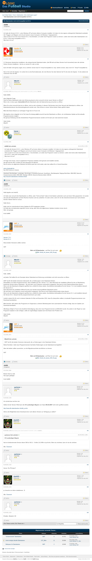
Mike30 (16, 81)
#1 (87, 29)
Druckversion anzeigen (10, 548)
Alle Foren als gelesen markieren (57, 556)
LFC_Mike (43, 540)
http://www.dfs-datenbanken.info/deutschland (15, 176)
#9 (87, 370)
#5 (87, 189)
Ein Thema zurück (9, 523)
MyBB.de (15, 559)
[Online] (20, 48)
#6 (87, 234)
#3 (87, 91)
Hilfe (87, 7)
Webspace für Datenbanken (13, 544)
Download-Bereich (57, 7)
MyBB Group (36, 559)
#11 (87, 430)
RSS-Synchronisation (71, 556)
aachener (17, 387)
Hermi (16, 131)
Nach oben (37, 556)
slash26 (16, 420)
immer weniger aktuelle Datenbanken (15, 540)
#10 (87, 397)
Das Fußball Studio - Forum (9, 15)
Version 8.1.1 (7, 239)
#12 (87, 464)
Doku (67, 7)
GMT (43, 536)
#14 (87, 512)
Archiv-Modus (44, 556)
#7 (87, 270)
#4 (87, 141)
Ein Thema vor (19, 523)
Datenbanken (20, 15)
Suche (81, 7)
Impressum (12, 556)
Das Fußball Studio (28, 556)
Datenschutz (20, 556)
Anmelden (14, 11)
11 (54, 540)
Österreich (9, 446)
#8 (87, 334)
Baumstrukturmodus (84, 20)
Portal (74, 7)
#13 (87, 486)
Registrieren (22, 11)
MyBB (24, 559)
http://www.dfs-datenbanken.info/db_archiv (16, 408)
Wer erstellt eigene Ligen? (30, 15)
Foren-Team (6, 556)
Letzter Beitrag (72, 537)
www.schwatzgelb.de (9, 168)
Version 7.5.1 (7, 237)
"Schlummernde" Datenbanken (13, 536)
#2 (87, 58)
